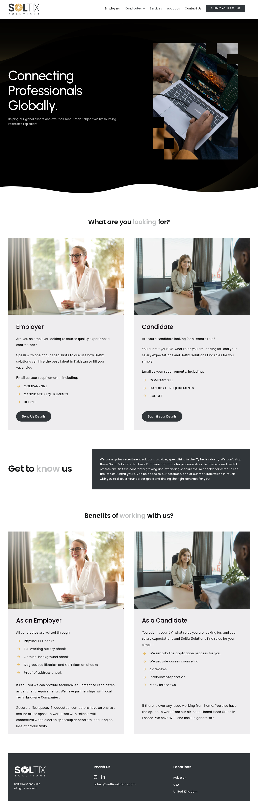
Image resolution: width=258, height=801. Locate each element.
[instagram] (95, 777)
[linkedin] (103, 777)
